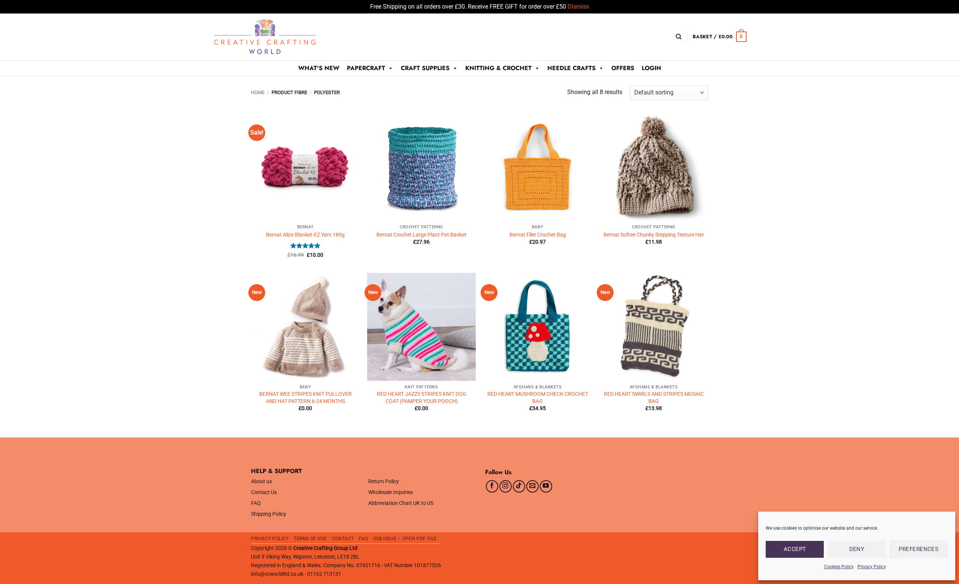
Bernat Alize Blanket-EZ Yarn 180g (305, 235)
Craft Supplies (425, 68)
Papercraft (366, 68)
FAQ (256, 503)
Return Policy (383, 481)
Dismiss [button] (578, 6)
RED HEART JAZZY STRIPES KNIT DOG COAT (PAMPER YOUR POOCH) (421, 397)
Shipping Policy (268, 514)
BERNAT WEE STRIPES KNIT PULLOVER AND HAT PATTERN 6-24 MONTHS (305, 397)
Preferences (918, 549)
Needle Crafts (571, 68)
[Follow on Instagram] (505, 486)
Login (651, 68)
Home (257, 92)
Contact (343, 538)
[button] (720, 36)
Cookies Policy (839, 566)
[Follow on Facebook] (492, 486)
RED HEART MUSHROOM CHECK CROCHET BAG (537, 397)
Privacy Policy (871, 566)
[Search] (678, 37)
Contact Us (264, 492)
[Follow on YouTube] (546, 486)
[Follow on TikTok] (519, 486)
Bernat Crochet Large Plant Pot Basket (421, 235)
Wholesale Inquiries (390, 492)
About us (261, 481)
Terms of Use (310, 538)
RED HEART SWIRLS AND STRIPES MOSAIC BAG (654, 397)
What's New (318, 68)
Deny (857, 549)
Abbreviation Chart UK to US (400, 503)
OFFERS (622, 68)
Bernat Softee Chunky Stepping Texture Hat (653, 235)
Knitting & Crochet (498, 68)
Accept (795, 549)
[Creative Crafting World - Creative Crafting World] (278, 36)
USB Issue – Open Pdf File (405, 538)
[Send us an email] (532, 486)
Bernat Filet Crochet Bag (537, 235)
